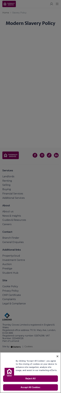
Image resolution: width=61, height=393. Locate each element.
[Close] (57, 356)
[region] (30, 372)
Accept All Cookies (30, 387)
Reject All (30, 378)
